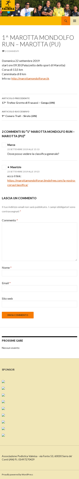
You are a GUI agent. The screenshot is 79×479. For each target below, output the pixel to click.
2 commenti (12, 51)
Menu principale (74, 20)
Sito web (7, 298)
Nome (7, 267)
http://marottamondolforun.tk (30, 78)
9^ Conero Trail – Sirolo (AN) (19, 113)
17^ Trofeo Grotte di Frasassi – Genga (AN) (28, 100)
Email (6, 283)
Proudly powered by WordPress (17, 474)
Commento (10, 220)
